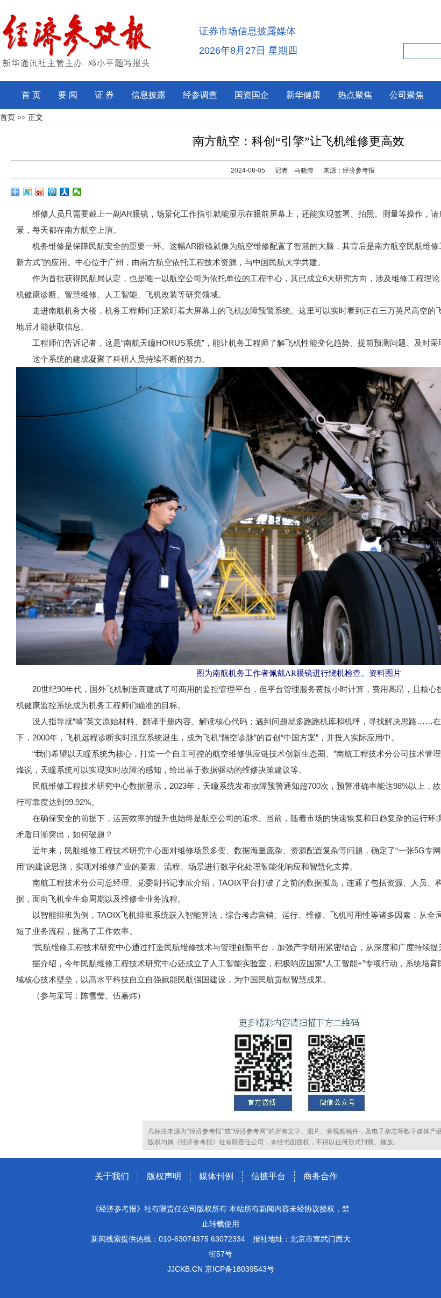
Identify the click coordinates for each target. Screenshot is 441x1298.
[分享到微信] (77, 192)
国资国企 (251, 94)
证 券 (104, 94)
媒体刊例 (216, 1176)
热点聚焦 (355, 94)
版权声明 (164, 1176)
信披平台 (268, 1176)
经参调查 (200, 94)
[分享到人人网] (64, 192)
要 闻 (67, 94)
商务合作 (320, 1176)
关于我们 (112, 1176)
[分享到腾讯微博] (52, 192)
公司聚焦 (406, 94)
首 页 (31, 94)
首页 (7, 117)
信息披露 (148, 94)
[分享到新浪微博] (40, 192)
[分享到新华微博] (27, 192)
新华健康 (303, 94)
